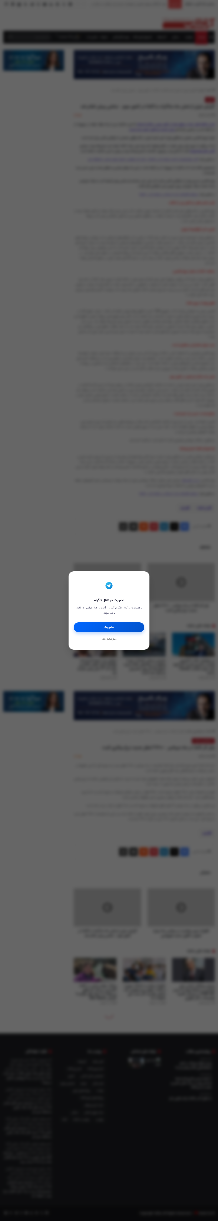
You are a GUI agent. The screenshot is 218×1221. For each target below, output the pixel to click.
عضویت (109, 627)
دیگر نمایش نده (109, 639)
